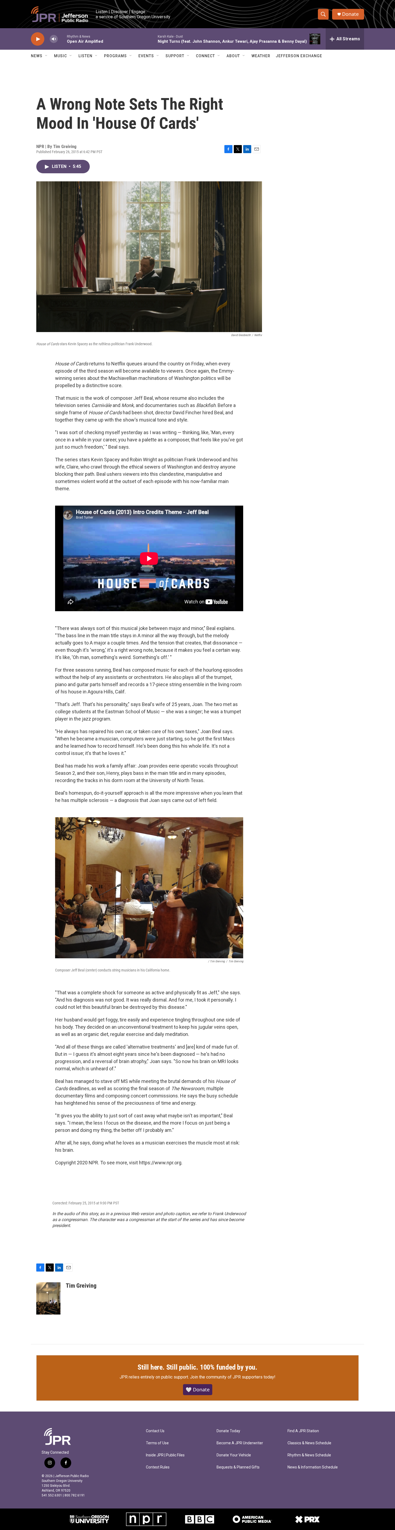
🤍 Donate (198, 1389)
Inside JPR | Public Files (165, 1455)
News (36, 56)
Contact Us (155, 1431)
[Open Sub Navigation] (46, 56)
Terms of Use (157, 1443)
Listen (85, 56)
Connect (205, 56)
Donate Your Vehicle (234, 1455)
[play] (37, 39)
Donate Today (228, 1431)
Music (60, 56)
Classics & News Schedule (309, 1443)
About (233, 56)
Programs (115, 56)
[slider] (62, 39)
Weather (261, 56)
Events (146, 56)
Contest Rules (158, 1467)
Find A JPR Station (303, 1431)
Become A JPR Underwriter (240, 1443)
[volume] (53, 39)
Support (175, 56)
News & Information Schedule (313, 1467)
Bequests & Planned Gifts (238, 1467)
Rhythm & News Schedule (309, 1455)
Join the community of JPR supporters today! (232, 1377)
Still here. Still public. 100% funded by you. (197, 1367)
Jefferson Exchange (299, 56)
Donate (350, 14)
